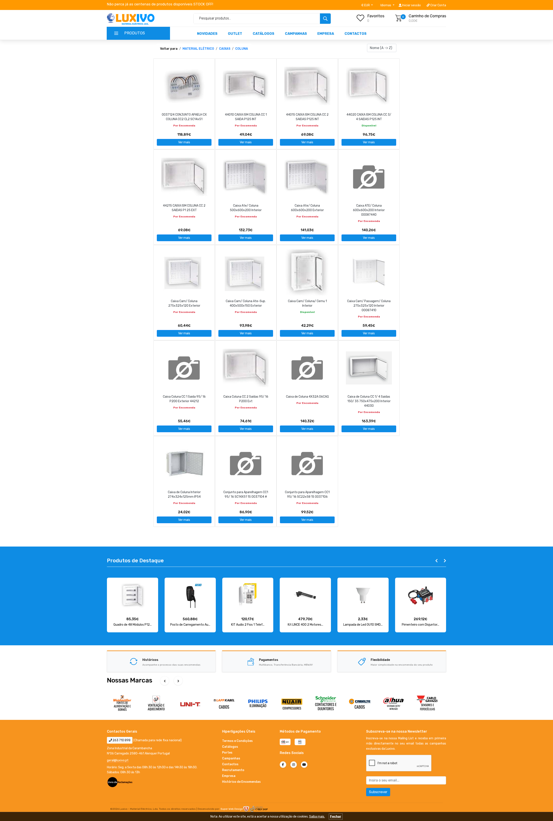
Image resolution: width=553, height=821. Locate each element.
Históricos (150, 660)
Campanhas (296, 34)
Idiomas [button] (386, 5)
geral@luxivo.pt (118, 760)
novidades (207, 34)
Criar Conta (438, 5)
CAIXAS (224, 49)
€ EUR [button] (365, 5)
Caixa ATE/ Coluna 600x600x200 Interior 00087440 (369, 210)
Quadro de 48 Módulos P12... (132, 625)
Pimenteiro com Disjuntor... (420, 625)
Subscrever (378, 792)
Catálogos (263, 34)
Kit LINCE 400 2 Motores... (305, 625)
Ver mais (184, 142)
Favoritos (375, 16)
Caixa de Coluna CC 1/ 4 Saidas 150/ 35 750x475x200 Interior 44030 (369, 401)
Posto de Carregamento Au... (190, 625)
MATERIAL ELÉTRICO (198, 49)
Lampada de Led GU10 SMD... (363, 625)
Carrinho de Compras (427, 16)
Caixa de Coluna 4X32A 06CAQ (307, 397)
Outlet (235, 34)
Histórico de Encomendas (241, 782)
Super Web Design (232, 808)
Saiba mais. (317, 816)
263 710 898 (121, 740)
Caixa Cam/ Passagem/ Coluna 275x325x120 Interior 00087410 (369, 305)
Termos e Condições (237, 741)
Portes (227, 752)
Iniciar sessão (411, 5)
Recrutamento (233, 770)
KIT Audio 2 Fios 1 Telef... (247, 625)
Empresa (325, 34)
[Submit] (325, 18)
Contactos (356, 34)
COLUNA (241, 49)
